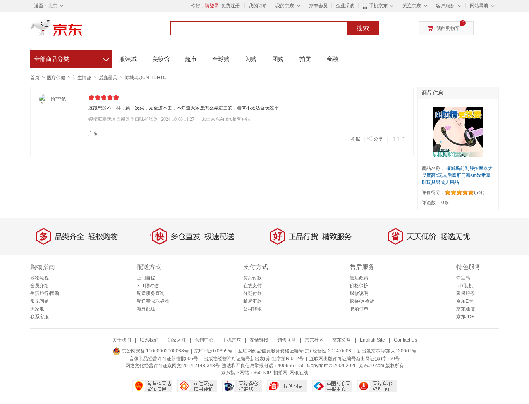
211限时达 (148, 285)
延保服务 (465, 293)
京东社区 (314, 340)
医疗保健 (57, 77)
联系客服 (39, 316)
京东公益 (341, 340)
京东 (82, 31)
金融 (332, 58)
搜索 (363, 28)
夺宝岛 (463, 278)
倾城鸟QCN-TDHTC (146, 77)
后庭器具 (109, 77)
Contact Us (405, 340)
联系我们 (149, 340)
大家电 (37, 309)
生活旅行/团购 (44, 293)
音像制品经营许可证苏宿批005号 (163, 358)
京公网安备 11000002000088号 (154, 351)
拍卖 (305, 58)
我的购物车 (448, 28)
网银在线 (299, 372)
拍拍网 (280, 372)
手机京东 (378, 6)
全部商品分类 (71, 58)
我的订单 (258, 6)
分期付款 (252, 293)
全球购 (221, 58)
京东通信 (465, 309)
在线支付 (252, 285)
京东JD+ (465, 316)
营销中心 (204, 340)
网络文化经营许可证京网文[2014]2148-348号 (172, 365)
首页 (35, 77)
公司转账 (252, 309)
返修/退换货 (362, 301)
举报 (355, 139)
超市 (191, 58)
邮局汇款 (252, 301)
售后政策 (359, 278)
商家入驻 (176, 340)
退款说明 (359, 293)
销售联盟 (286, 340)
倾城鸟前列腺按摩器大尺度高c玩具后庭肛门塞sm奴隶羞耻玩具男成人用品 (457, 175)
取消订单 (359, 309)
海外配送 (146, 309)
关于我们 (121, 340)
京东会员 (318, 6)
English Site (372, 340)
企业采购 (345, 6)
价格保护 (359, 285)
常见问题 (39, 301)
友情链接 (259, 340)
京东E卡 (464, 301)
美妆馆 (161, 58)
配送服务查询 (151, 293)
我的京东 (284, 6)
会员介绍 (39, 285)
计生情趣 (83, 77)
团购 (278, 58)
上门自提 (146, 278)
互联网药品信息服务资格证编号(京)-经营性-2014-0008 (294, 351)
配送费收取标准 (153, 301)
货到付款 (252, 278)
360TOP (262, 372)
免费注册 (230, 6)
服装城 (128, 58)
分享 (378, 139)
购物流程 (39, 278)
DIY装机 (464, 285)
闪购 (251, 58)
